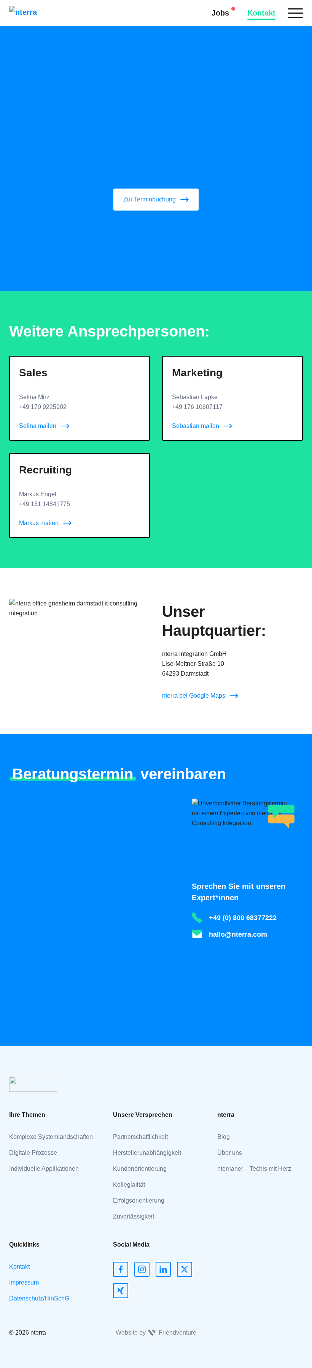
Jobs (220, 13)
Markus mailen (39, 523)
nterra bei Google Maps (193, 695)
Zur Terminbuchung (149, 199)
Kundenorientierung (140, 1168)
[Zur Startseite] (34, 13)
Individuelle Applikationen (44, 1168)
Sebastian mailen (195, 426)
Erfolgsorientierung (138, 1200)
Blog (223, 1137)
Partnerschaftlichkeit (140, 1137)
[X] (184, 1269)
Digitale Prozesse (33, 1152)
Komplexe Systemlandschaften (51, 1137)
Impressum (24, 1282)
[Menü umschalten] (295, 12)
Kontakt (261, 13)
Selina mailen (37, 426)
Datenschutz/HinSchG (39, 1298)
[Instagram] (142, 1269)
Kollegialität (129, 1184)
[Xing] (120, 1290)
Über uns (229, 1152)
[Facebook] (120, 1269)
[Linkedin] (163, 1269)
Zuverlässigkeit (133, 1216)
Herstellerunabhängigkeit (147, 1152)
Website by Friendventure (156, 1332)
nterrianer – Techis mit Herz (254, 1168)
